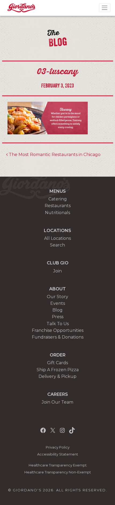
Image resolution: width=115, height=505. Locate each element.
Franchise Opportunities (57, 330)
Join (57, 271)
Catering (57, 199)
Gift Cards (57, 362)
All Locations (57, 238)
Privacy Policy (58, 447)
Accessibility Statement (57, 454)
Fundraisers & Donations (57, 337)
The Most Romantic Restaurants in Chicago (54, 154)
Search (57, 245)
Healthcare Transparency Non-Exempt (57, 472)
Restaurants (58, 205)
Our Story (57, 296)
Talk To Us (58, 323)
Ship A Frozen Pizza (58, 369)
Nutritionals (57, 212)
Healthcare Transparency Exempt (58, 465)
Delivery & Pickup (57, 376)
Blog (57, 310)
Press (57, 316)
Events (57, 303)
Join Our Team (57, 402)
